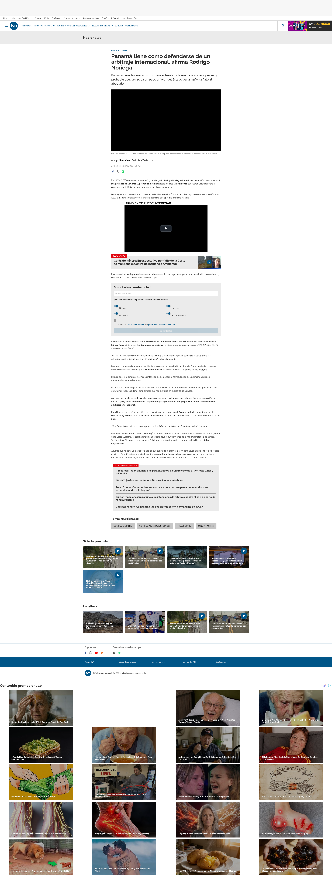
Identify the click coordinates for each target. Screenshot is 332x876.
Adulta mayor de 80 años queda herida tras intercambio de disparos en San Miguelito (186, 626)
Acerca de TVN (189, 662)
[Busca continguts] (282, 26)
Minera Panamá (206, 526)
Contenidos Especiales (77, 26)
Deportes (48, 26)
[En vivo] (311, 23)
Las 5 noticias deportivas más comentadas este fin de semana (143, 627)
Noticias (26, 26)
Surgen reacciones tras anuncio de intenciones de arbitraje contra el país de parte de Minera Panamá (165, 498)
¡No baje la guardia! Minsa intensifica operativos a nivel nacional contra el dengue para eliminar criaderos (100, 584)
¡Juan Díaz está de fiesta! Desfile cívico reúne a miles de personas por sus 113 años (145, 561)
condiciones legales (135, 324)
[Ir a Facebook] (86, 652)
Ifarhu (46, 18)
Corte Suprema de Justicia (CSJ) (154, 526)
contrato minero (123, 526)
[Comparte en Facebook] (112, 171)
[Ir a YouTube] (97, 652)
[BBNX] (88, 673)
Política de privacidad (127, 662)
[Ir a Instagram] (91, 652)
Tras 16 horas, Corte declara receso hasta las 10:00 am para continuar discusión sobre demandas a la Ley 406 (162, 488)
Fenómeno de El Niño (61, 18)
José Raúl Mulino (25, 18)
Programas (105, 26)
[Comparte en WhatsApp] (123, 171)
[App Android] (120, 652)
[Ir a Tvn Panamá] (14, 26)
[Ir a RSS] (103, 652)
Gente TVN (119, 26)
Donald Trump (133, 18)
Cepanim (38, 18)
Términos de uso (158, 662)
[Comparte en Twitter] (117, 171)
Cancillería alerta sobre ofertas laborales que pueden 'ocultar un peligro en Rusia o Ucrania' (185, 561)
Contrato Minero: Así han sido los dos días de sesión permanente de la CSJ (159, 506)
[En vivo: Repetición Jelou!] (297, 26)
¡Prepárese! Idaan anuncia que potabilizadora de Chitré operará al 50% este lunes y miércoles (164, 472)
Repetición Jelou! (316, 27)
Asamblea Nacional (91, 18)
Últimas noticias (9, 18)
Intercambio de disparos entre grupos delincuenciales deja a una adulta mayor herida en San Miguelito (102, 559)
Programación (131, 26)
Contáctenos (221, 662)
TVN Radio (61, 26)
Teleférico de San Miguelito (113, 18)
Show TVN (38, 26)
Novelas (95, 26)
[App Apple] (114, 652)
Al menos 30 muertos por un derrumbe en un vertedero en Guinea (99, 626)
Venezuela (76, 18)
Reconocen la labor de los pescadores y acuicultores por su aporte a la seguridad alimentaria (227, 561)
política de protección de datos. (161, 324)
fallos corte (184, 526)
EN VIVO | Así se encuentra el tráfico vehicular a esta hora (149, 480)
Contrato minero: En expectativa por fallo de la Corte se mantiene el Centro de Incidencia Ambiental (149, 262)
